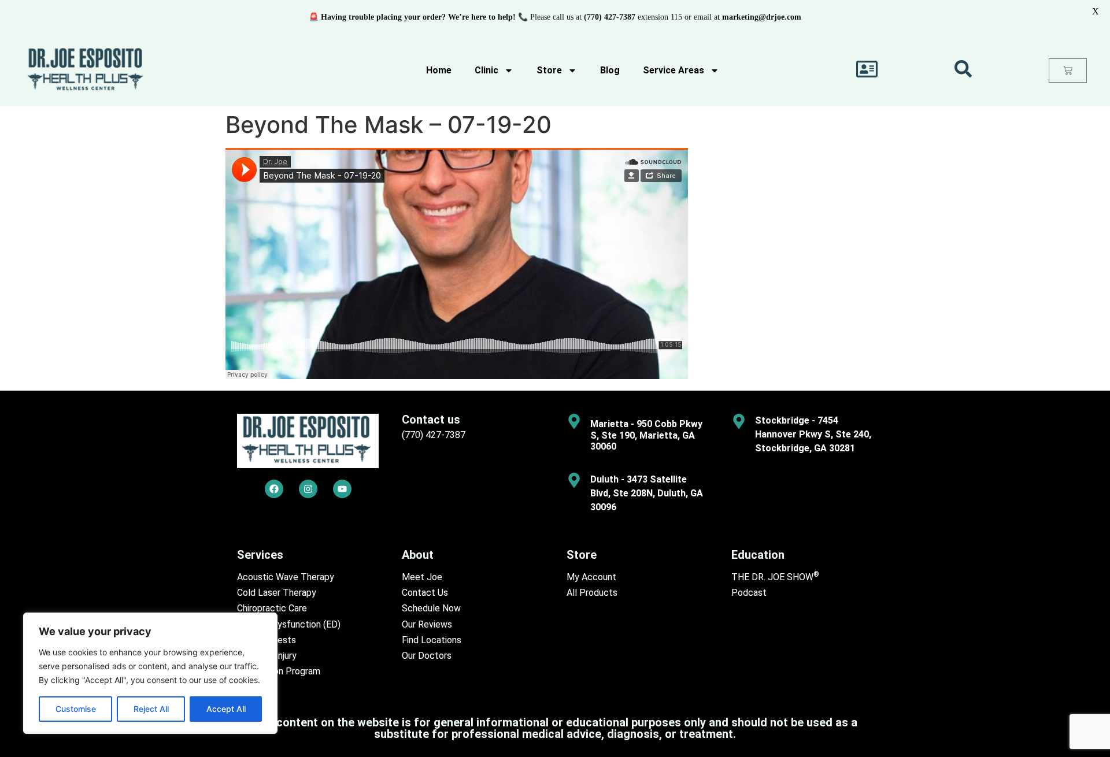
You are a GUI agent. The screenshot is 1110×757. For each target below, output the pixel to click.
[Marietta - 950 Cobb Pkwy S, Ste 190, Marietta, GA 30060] (574, 421)
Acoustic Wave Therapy (285, 577)
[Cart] (1068, 70)
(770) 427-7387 (433, 434)
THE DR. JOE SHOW (775, 577)
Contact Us (425, 592)
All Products (592, 592)
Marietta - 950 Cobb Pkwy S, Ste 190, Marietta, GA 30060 (646, 434)
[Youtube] (342, 489)
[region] (150, 673)
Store (549, 70)
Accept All (226, 709)
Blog (610, 70)
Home (439, 70)
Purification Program (278, 671)
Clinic (486, 70)
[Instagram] (308, 489)
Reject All (151, 709)
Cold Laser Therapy (276, 592)
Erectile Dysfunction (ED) (289, 624)
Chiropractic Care (272, 608)
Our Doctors (427, 655)
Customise (76, 709)
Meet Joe (422, 577)
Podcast (749, 592)
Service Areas (673, 70)
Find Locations (431, 639)
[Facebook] (274, 489)
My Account (591, 577)
